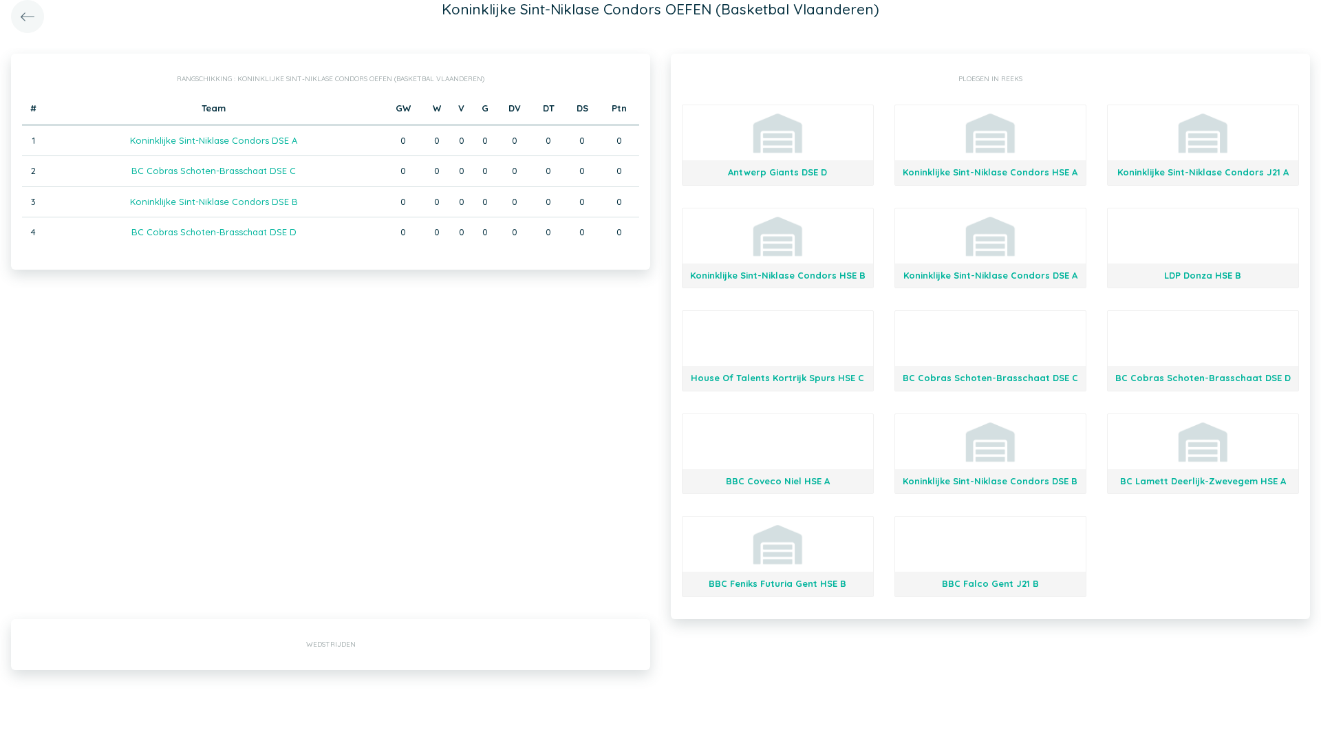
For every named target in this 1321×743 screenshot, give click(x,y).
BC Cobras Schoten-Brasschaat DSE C (213, 170)
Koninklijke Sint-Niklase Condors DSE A (213, 140)
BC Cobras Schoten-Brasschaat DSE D (214, 231)
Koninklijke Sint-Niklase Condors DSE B (214, 201)
